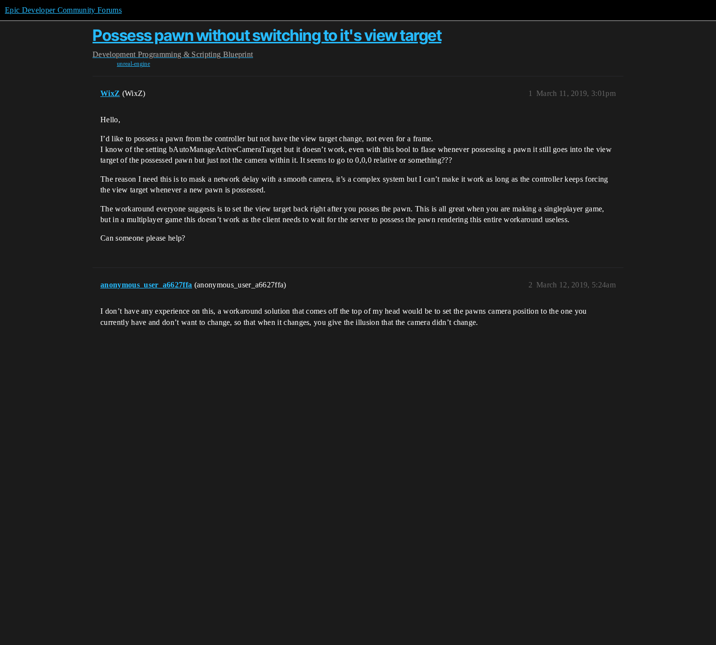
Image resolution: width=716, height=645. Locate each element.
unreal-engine (133, 63)
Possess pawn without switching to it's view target (267, 35)
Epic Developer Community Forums (63, 10)
